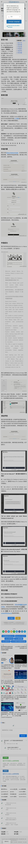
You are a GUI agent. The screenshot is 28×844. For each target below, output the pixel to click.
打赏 (18, 618)
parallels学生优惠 (23, 794)
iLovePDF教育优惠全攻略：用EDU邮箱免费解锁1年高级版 (20, 697)
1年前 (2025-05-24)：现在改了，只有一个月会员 (11, 823)
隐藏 (24, 40)
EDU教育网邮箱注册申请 (14, 2)
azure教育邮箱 (22, 789)
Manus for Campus (20, 636)
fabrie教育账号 (4, 794)
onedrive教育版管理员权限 (14, 796)
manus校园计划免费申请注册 (18, 641)
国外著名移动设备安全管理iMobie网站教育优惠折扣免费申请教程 (7, 648)
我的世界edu (4, 789)
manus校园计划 (6, 641)
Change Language (14, 21)
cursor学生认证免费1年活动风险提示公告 (21, 647)
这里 (6, 611)
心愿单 (22, 607)
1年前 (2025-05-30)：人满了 (11, 808)
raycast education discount (23, 796)
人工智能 (16, 118)
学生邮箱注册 (13, 794)
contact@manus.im (6, 613)
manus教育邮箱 (18, 638)
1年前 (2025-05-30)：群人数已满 (11, 803)
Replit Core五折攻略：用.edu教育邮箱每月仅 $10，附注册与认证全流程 (7, 682)
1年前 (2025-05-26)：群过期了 (11, 813)
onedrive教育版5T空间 (23, 791)
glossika (12, 791)
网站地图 (21, 839)
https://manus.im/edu (12, 152)
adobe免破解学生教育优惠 (5, 796)
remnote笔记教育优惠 (14, 789)
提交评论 (23, 735)
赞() (11, 618)
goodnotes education (5, 791)
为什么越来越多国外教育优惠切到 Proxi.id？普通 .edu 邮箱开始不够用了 (7, 666)
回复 (17, 743)
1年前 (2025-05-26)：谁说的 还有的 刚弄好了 (11, 818)
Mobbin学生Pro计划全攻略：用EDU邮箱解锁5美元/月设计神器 (20, 714)
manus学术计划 (9, 638)
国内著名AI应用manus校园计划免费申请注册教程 (14, 623)
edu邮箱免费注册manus (8, 636)
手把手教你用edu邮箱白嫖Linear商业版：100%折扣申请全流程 (20, 666)
